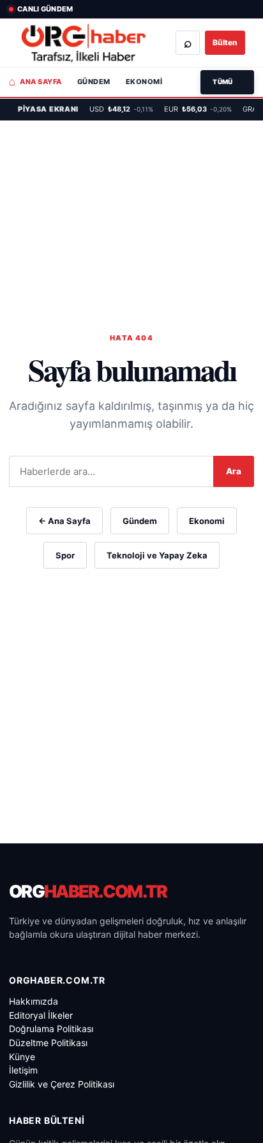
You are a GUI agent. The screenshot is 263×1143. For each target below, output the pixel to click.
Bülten (225, 42)
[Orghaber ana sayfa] (83, 43)
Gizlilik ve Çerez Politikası (61, 1084)
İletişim (23, 1070)
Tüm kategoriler (227, 82)
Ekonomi (144, 81)
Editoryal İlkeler (41, 1015)
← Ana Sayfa (64, 521)
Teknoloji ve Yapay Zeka (157, 555)
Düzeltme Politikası (48, 1042)
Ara (233, 471)
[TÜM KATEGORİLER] (227, 82)
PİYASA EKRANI (48, 109)
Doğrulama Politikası (51, 1028)
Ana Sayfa (35, 81)
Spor (65, 555)
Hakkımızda (33, 1001)
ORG (88, 891)
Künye (22, 1056)
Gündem (93, 81)
